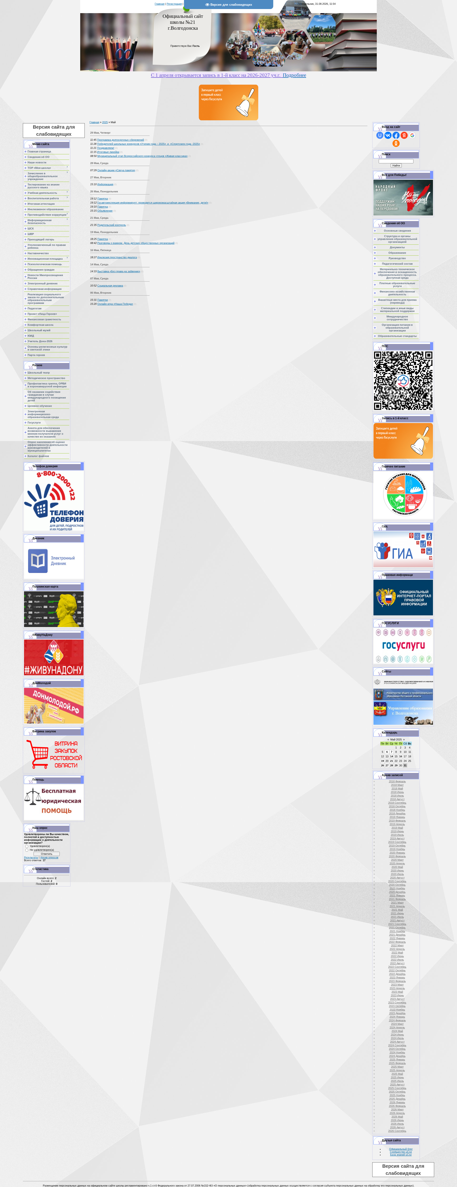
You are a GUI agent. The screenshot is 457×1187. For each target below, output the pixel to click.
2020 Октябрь (397, 884)
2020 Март (397, 859)
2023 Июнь (397, 995)
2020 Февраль (397, 856)
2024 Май (397, 1031)
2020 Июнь (397, 870)
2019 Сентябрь (397, 842)
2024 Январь (397, 1016)
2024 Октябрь (397, 1048)
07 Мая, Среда (99, 278)
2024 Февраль (397, 1020)
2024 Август (397, 1041)
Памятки (102, 299)
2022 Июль (397, 959)
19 (382, 760)
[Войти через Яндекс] (404, 135)
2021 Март (397, 902)
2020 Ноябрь (397, 888)
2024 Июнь (397, 1034)
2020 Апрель (397, 863)
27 (387, 765)
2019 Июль (397, 834)
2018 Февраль (397, 781)
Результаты (31, 857)
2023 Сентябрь (397, 1002)
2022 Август (397, 963)
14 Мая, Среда (99, 264)
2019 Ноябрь (397, 849)
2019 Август (397, 838)
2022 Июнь (397, 956)
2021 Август (397, 920)
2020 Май (397, 867)
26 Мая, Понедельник (104, 191)
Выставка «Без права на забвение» (118, 271)
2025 (105, 122)
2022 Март (397, 945)
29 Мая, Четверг (100, 132)
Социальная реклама (110, 285)
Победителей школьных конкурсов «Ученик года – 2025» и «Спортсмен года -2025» (148, 143)
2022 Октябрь (397, 970)
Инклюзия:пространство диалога (117, 257)
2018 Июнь (397, 792)
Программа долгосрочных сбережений (120, 139)
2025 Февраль (397, 1063)
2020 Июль (397, 874)
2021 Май (397, 909)
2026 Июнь (397, 1120)
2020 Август (397, 877)
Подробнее (294, 75)
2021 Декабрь (397, 934)
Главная (159, 3)
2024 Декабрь (397, 1056)
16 (400, 756)
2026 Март (397, 1109)
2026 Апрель (397, 1113)
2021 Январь (397, 895)
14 (391, 756)
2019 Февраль (397, 820)
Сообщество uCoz (401, 1151)
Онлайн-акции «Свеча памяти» (116, 170)
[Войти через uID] (379, 135)
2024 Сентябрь (397, 1045)
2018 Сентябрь (397, 802)
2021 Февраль (397, 899)
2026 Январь (397, 1102)
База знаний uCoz (401, 1154)
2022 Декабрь (397, 974)
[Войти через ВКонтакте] (388, 135)
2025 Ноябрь (397, 1095)
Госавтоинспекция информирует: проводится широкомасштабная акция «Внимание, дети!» (152, 202)
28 (391, 765)
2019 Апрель (397, 824)
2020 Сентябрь (397, 881)
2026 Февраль (397, 1105)
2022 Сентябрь (397, 966)
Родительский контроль (111, 225)
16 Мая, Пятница (100, 250)
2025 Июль (397, 1081)
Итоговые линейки (108, 152)
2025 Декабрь (397, 1098)
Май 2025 (396, 739)
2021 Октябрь (397, 927)
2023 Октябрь (397, 1006)
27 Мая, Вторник (100, 177)
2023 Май (397, 991)
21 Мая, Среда (99, 217)
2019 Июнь (397, 831)
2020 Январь (397, 852)
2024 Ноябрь (397, 1052)
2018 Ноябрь (397, 809)
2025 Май (397, 1073)
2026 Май (397, 1116)
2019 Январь (397, 817)
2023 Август (397, 998)
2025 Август (397, 1084)
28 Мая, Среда (99, 163)
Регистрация (174, 3)
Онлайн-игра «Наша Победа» (115, 303)
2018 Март (397, 784)
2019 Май (397, 827)
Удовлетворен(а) (40, 846)
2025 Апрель (397, 1070)
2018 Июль (397, 795)
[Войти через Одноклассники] (396, 143)
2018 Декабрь (397, 813)
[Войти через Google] (412, 135)
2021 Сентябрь (397, 924)
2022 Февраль (397, 941)
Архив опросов (49, 857)
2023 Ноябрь (397, 1009)
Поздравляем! (105, 147)
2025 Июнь (397, 1077)
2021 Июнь (397, 913)
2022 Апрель (397, 949)
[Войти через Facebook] (396, 135)
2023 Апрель (397, 988)
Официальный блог (401, 1149)
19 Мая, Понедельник (104, 232)
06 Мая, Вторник (100, 292)
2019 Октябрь (397, 845)
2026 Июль (397, 1123)
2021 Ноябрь (397, 931)
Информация (105, 184)
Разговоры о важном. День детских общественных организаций (135, 243)
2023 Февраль (397, 981)
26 (382, 765)
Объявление (105, 210)
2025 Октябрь (397, 1091)
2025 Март (397, 1066)
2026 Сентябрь (397, 1130)
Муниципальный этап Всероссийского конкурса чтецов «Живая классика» (142, 156)
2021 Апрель (397, 906)
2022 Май (397, 952)
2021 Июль (397, 916)
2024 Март (397, 1023)
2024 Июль (397, 1038)
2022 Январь (397, 938)
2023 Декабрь (397, 1013)
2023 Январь (397, 977)
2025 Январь (397, 1059)
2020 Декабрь (397, 891)
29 (396, 765)
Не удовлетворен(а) (42, 849)
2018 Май (397, 788)
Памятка (102, 198)
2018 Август (397, 799)
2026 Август (397, 1127)
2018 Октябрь (397, 806)
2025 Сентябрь (397, 1088)
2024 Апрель (397, 1027)
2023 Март (397, 984)
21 (391, 760)
